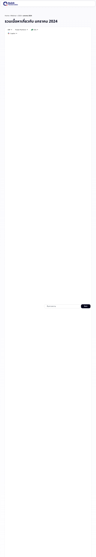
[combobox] (62, 306)
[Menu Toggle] (90, 3)
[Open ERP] (11, 30)
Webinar (14, 16)
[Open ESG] (37, 30)
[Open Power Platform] (27, 30)
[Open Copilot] (16, 33)
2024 (19, 16)
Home (7, 16)
